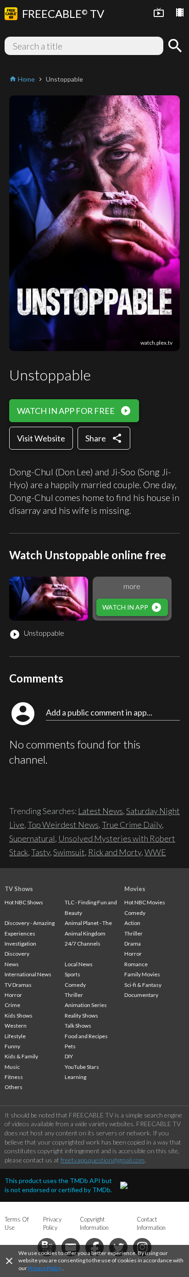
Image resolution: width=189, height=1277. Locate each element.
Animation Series (86, 1005)
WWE (155, 852)
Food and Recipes (86, 1036)
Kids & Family (21, 1056)
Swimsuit (69, 852)
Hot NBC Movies (144, 902)
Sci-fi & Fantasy (142, 984)
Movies (134, 888)
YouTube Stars (82, 1066)
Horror (13, 994)
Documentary (141, 994)
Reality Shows (81, 1015)
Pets (70, 1046)
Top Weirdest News (63, 825)
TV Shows (19, 888)
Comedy (75, 984)
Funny (12, 1046)
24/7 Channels (82, 943)
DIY (69, 1056)
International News (28, 974)
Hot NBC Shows (24, 902)
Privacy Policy (44, 1268)
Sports (72, 974)
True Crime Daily (132, 825)
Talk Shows (78, 1025)
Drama (132, 943)
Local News (79, 964)
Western (16, 1025)
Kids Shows (19, 1015)
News (12, 964)
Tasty (40, 852)
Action (132, 922)
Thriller (74, 994)
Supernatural (32, 838)
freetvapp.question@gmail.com (103, 1160)
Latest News (100, 811)
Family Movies (142, 974)
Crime (12, 1005)
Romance (136, 964)
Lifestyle (15, 1036)
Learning (75, 1076)
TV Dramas (18, 984)
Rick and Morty (114, 852)
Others (13, 1087)
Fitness (14, 1076)
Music (12, 1066)
